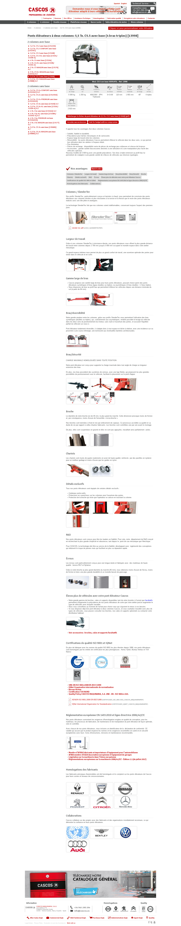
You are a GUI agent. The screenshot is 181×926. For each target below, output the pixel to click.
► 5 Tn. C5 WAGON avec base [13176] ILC (43, 68)
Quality (151, 918)
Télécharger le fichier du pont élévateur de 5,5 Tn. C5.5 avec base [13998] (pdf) (98, 116)
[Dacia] (101, 788)
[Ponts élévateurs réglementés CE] (77, 743)
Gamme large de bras (106, 174)
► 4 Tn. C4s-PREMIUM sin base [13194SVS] (40, 119)
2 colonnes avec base (50, 28)
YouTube (154, 922)
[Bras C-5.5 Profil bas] (101, 299)
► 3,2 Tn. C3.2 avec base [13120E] (42, 46)
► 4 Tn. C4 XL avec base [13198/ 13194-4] (41, 64)
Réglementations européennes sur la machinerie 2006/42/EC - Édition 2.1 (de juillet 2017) (107, 759)
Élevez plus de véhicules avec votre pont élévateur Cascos (120, 177)
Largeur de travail (90, 174)
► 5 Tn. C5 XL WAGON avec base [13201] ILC (41, 73)
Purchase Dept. (99, 918)
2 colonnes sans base (39, 86)
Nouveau (57, 18)
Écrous (96, 177)
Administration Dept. (119, 918)
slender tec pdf (87, 228)
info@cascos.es (82, 911)
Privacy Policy (38, 923)
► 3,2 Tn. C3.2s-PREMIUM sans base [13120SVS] (42, 100)
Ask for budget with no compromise (103, 122)
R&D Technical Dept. (78, 918)
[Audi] (77, 846)
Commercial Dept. (57, 918)
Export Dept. (138, 918)
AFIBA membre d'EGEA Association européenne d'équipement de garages (100, 755)
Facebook (148, 922)
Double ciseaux (60, 22)
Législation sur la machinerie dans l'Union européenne (92, 757)
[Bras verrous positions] (77, 397)
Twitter (151, 922)
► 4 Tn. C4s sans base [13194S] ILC (42, 111)
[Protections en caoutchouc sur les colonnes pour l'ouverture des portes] (101, 507)
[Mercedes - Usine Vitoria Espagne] (125, 802)
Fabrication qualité (114, 18)
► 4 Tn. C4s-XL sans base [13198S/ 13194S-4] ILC (42, 115)
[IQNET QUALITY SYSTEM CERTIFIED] (101, 662)
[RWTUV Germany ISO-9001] (77, 662)
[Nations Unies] (77, 832)
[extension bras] (101, 384)
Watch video (96, 169)
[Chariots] (77, 470)
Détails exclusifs (80, 177)
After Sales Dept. (36, 918)
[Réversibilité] (77, 341)
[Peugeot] (77, 802)
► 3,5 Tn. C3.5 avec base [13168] (41, 53)
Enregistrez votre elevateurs (134, 18)
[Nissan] (125, 788)
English (124, 4)
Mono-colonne (137, 22)
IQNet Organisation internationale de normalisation (91, 687)
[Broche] (77, 440)
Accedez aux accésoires (76, 122)
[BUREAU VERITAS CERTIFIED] (125, 662)
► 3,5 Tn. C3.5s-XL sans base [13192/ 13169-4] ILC (43, 107)
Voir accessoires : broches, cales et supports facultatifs (93, 633)
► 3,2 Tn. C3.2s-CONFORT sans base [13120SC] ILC (42, 91)
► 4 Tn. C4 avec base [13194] (40, 60)
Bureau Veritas (75, 689)
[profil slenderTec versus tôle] (125, 217)
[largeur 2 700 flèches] (77, 264)
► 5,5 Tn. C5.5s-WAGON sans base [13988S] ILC (42, 133)
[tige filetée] (125, 384)
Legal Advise (29, 923)
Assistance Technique (82, 18)
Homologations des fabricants (77, 184)
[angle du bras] (77, 384)
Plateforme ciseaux (78, 22)
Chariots (70, 177)
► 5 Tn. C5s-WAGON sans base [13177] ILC (43, 124)
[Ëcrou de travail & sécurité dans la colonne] (125, 582)
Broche (143, 174)
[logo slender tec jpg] (101, 217)
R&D (90, 177)
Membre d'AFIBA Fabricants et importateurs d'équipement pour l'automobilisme (103, 752)
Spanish (117, 4)
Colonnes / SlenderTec (74, 174)
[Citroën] (101, 802)
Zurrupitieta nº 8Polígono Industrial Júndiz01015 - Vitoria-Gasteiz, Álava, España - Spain (51, 909)
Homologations (98, 18)
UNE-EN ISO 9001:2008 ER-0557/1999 (85, 685)
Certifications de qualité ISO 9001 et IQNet (81, 181)
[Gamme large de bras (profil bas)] (77, 299)
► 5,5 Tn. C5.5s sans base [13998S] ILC (42, 128)
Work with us (71, 923)
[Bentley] (101, 832)
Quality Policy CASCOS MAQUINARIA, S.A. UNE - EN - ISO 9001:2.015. (99, 694)
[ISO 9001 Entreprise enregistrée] (77, 675)
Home (29, 28)
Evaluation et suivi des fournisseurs (55, 923)
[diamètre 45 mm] (101, 440)
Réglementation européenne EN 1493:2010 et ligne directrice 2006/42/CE (122, 181)
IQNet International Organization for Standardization (110, 704)
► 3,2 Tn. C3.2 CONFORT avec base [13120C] (42, 50)
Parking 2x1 (32, 26)
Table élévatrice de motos (116, 22)
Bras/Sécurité (134, 174)
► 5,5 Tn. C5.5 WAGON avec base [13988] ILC (41, 80)
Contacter (151, 18)
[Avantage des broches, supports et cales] (77, 623)
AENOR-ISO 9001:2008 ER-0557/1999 (108, 700)
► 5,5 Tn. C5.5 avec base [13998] (41, 76)
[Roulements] (101, 470)
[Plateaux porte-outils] (77, 507)
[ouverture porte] (101, 264)
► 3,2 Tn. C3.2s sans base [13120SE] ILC (43, 96)
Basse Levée (96, 22)
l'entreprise (47, 18)
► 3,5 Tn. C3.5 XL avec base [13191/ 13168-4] (42, 57)
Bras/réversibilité (121, 174)
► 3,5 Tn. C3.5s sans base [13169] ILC (43, 104)
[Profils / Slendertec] (77, 217)
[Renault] (77, 788)
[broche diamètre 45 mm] (101, 582)
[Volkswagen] (125, 832)
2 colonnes (31, 22)
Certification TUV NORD (79, 692)
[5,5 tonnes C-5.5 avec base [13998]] (86, 59)
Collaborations (95, 184)
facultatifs (149, 600)
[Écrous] (77, 582)
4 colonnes (44, 22)
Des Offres (68, 18)
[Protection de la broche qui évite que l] (77, 521)
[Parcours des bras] (102, 397)
